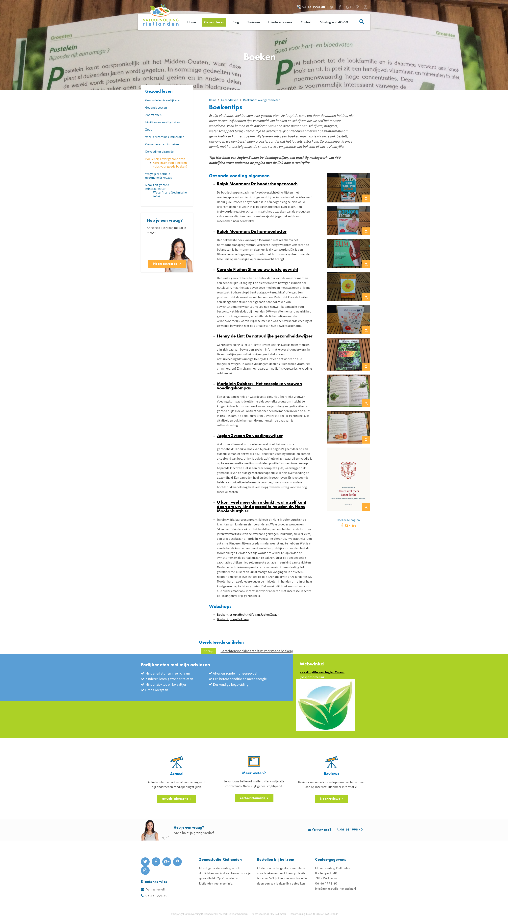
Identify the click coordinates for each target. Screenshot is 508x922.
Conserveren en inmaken (162, 144)
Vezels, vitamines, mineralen (164, 137)
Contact (306, 22)
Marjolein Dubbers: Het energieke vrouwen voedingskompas (259, 386)
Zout (148, 129)
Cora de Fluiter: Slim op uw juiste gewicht (257, 269)
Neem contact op (165, 264)
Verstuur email (321, 829)
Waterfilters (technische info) (170, 194)
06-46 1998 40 (313, 7)
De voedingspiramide (159, 151)
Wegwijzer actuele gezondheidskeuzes (158, 175)
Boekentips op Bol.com (233, 619)
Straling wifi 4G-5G (334, 22)
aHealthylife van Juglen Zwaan (322, 672)
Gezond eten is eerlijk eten (163, 100)
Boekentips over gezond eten (165, 159)
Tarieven (253, 22)
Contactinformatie (252, 798)
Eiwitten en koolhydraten (162, 122)
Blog (236, 22)
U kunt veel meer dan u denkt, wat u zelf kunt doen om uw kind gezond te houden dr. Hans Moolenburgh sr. (261, 506)
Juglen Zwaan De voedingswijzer (250, 435)
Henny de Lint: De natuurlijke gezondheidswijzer (264, 336)
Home (191, 22)
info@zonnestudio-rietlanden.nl (335, 888)
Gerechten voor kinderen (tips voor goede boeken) (170, 164)
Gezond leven (214, 22)
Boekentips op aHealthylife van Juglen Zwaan (248, 614)
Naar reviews (330, 798)
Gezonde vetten (156, 107)
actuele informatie (175, 798)
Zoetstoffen (153, 115)
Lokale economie (280, 22)
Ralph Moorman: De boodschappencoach (257, 184)
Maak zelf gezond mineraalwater (157, 187)
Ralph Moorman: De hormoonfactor (252, 231)
